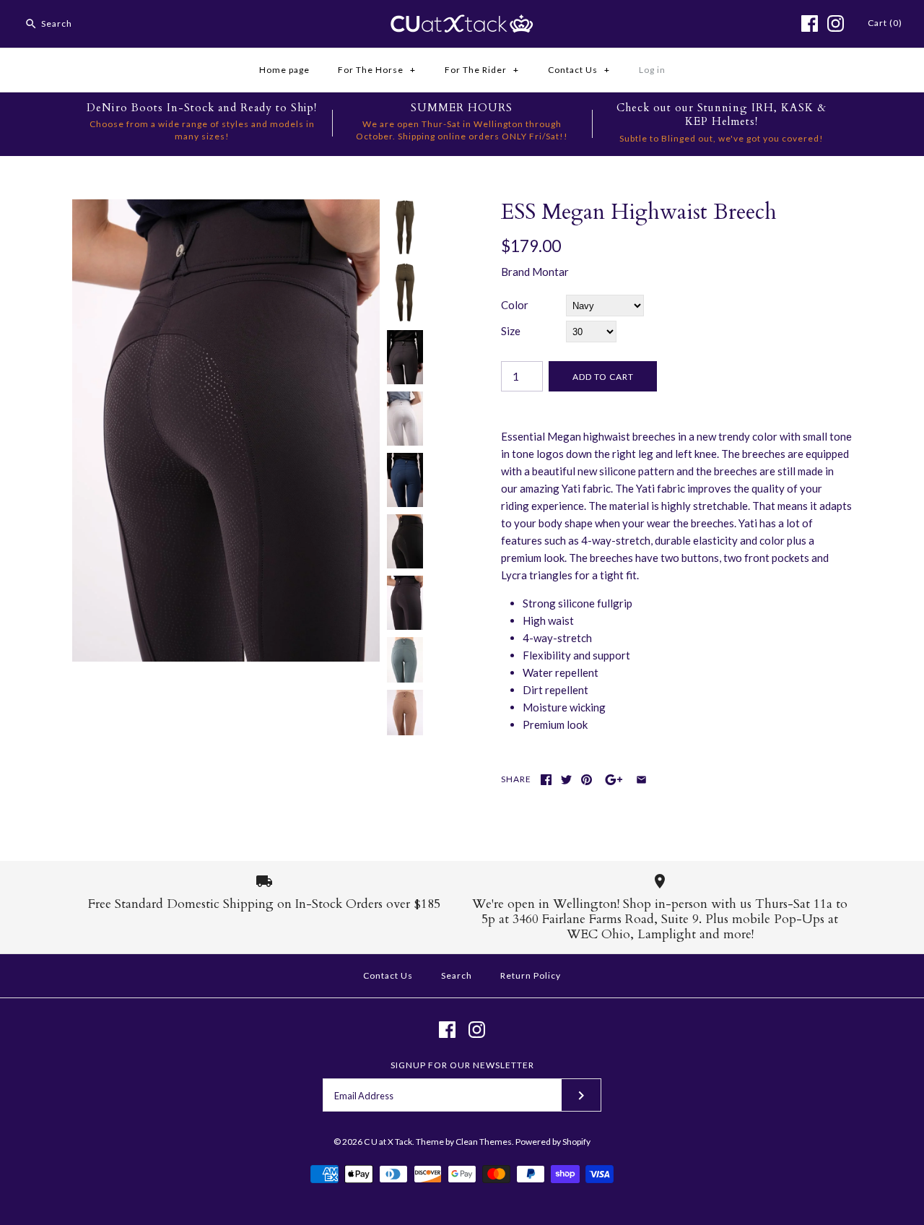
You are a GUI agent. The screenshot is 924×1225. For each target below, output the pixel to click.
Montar (550, 271)
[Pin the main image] (586, 779)
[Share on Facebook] (546, 779)
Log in (652, 69)
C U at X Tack (388, 1141)
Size (510, 330)
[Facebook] (809, 23)
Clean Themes (484, 1141)
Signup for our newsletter (462, 1065)
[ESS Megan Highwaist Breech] (226, 208)
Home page (284, 69)
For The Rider (482, 69)
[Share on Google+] (614, 779)
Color (514, 304)
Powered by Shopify (552, 1141)
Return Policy (530, 975)
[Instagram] (835, 23)
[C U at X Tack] (462, 23)
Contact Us (579, 69)
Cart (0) (885, 22)
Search (456, 975)
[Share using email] (641, 779)
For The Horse (377, 69)
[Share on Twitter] (566, 779)
